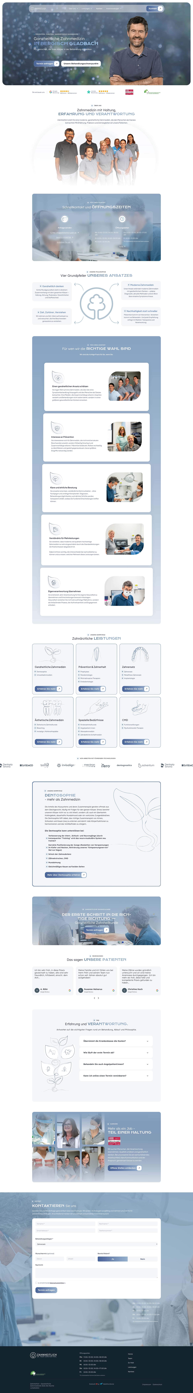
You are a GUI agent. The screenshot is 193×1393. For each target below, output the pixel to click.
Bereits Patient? (104, 1254)
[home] (38, 8)
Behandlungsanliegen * (44, 1239)
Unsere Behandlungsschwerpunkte (81, 63)
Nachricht (39, 1265)
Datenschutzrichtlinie (57, 1283)
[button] (73, 8)
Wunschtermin (44, 1254)
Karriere (99, 9)
